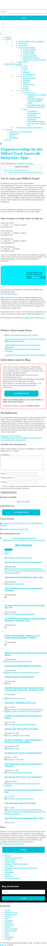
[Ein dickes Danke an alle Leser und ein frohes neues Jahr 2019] (7, 601)
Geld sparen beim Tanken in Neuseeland (20, 803)
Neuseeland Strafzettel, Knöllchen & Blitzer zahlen (35, 101)
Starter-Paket (22, 62)
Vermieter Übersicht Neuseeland (34, 60)
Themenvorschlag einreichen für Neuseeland (21, 868)
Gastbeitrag (9, 920)
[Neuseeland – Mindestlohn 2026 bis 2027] (15, 698)
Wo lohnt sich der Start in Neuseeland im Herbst (23, 753)
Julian (31, 163)
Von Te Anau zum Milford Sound (14, 170)
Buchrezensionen (29, 74)
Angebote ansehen (29, 49)
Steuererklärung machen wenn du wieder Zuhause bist (36, 123)
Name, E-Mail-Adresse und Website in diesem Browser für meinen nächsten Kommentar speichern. (23, 487)
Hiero (2, 945)
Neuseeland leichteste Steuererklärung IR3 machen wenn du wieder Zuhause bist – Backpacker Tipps (24, 689)
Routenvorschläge (29, 78)
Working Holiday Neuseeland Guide (21, 3)
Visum (25, 68)
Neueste (7, 552)
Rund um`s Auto (29, 84)
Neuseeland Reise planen (14, 858)
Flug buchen (22, 43)
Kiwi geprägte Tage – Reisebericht (13, 440)
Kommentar (5, 455)
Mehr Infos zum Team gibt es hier (12, 844)
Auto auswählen (29, 54)
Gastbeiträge (13, 138)
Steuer (25, 109)
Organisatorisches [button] (29, 93)
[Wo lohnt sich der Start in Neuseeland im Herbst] (12, 748)
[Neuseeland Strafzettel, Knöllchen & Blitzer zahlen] (26, 573)
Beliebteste (8, 550)
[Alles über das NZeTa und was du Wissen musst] (18, 558)
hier (43, 318)
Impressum (8, 876)
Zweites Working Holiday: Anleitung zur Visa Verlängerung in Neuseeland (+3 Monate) (22, 637)
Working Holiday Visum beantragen (31, 41)
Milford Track (29, 318)
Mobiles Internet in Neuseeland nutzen (19, 677)
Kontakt (7, 874)
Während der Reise (25, 76)
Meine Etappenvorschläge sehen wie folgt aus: (23, 172)
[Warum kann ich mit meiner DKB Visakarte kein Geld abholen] (7, 648)
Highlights (26, 80)
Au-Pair (26, 86)
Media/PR (8, 870)
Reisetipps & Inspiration (13, 64)
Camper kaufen (10, 860)
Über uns (8, 140)
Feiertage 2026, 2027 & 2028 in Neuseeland (21, 729)
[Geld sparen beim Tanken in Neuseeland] (19, 799)
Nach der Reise (23, 91)
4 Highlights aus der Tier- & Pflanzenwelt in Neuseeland (21, 438)
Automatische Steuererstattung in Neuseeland (34, 113)
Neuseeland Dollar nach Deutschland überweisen (36, 106)
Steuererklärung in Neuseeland (34, 118)
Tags (6, 554)
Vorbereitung (9, 937)
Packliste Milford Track (9, 294)
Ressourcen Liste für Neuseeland (30, 127)
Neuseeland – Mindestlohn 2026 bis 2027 (20, 703)
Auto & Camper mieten (26, 47)
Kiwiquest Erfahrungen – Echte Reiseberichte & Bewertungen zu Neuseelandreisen (23, 741)
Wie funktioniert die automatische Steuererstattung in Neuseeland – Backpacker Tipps (25, 620)
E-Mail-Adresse (7, 478)
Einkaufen (26, 72)
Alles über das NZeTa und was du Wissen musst (23, 562)
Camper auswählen (30, 56)
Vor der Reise (23, 66)
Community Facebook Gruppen (20, 132)
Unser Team (9, 866)
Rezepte (26, 88)
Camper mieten (10, 862)
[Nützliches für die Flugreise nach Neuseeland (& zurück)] (26, 711)
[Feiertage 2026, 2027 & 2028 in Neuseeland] (20, 724)
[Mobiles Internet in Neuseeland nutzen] (22, 672)
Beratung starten (29, 52)
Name (3, 473)
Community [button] (9, 130)
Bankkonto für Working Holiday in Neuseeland (23, 666)
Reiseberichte (14, 134)
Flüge (25, 70)
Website (3, 482)
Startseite (8, 37)
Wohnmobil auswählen (31, 58)
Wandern (26, 82)
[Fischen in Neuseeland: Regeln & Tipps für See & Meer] (26, 785)
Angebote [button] (8, 39)
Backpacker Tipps (7, 436)
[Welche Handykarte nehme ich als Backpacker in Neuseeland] (14, 584)
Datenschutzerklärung (12, 878)
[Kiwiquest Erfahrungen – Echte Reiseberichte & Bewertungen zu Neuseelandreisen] (17, 735)
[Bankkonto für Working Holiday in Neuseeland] (18, 661)
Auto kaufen (22, 45)
